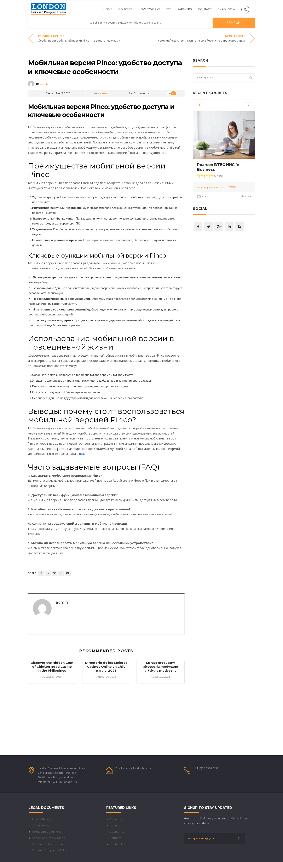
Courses (125, 9)
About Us (116, 819)
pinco (80, 453)
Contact (205, 9)
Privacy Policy (41, 819)
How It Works (149, 9)
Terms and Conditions (46, 831)
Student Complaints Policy (50, 850)
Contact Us (117, 844)
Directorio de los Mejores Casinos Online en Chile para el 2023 (106, 666)
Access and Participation (48, 837)
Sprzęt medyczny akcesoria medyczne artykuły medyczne (160, 666)
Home (107, 9)
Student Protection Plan (48, 844)
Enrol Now (226, 9)
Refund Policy (41, 825)
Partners (185, 9)
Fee (168, 9)
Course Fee (117, 831)
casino (103, 93)
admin (44, 83)
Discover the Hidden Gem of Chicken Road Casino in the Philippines (52, 666)
